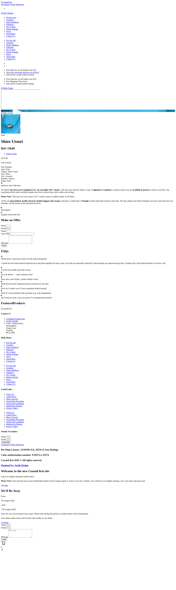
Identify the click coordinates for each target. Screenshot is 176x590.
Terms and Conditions (15, 404)
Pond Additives (12, 22)
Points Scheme (12, 29)
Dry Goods (10, 27)
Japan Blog (10, 34)
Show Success (12, 399)
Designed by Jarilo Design (14, 465)
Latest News (11, 397)
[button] (88, 111)
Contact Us (10, 36)
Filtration (10, 24)
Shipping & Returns (14, 406)
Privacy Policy (12, 408)
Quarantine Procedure (15, 401)
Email (3, 439)
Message (5, 537)
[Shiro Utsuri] (7, 88)
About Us (10, 394)
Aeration (9, 20)
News (8, 31)
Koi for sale (11, 17)
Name (3, 437)
